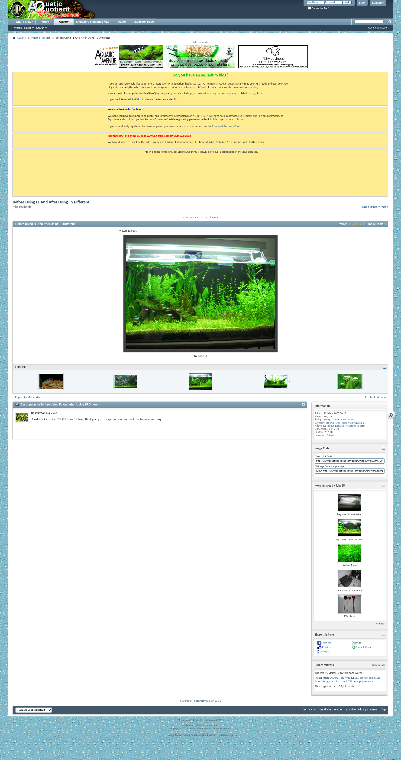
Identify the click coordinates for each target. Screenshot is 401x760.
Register (378, 3)
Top (383, 709)
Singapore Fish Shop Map (92, 21)
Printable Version (375, 397)
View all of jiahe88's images (350, 426)
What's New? (24, 21)
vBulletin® (199, 725)
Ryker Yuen (322, 677)
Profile (384, 207)
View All (380, 624)
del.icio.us (326, 647)
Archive (351, 709)
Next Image (210, 217)
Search (40, 27)
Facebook (326, 643)
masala (368, 681)
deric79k (347, 681)
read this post (237, 119)
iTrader (121, 21)
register (247, 116)
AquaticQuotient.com (331, 709)
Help (362, 3)
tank (332, 435)
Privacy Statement (368, 709)
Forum (45, 21)
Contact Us (309, 709)
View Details (347, 419)
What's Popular (22, 27)
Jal (356, 677)
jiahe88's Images (369, 207)
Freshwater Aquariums (353, 423)
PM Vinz (136, 99)
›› (364, 381)
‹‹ (36, 381)
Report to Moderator (28, 397)
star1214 (334, 681)
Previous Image (193, 217)
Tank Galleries (333, 423)
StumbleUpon (363, 647)
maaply (358, 681)
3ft (328, 435)
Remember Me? (320, 8)
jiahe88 (202, 356)
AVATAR (335, 677)
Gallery (64, 21)
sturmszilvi (347, 677)
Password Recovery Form (226, 126)
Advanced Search (378, 27)
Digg (358, 643)
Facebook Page (143, 21)
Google (325, 651)
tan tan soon (367, 677)
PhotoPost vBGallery (203, 701)
